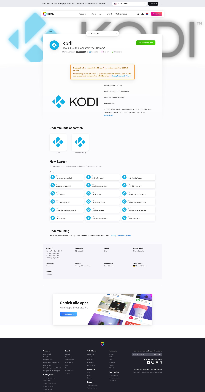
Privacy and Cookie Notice (141, 372)
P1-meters (112, 381)
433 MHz (112, 362)
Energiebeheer (113, 375)
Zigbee (111, 357)
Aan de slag (90, 354)
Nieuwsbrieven (69, 371)
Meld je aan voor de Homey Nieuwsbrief (148, 351)
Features (93, 14)
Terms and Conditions (156, 372)
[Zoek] (138, 14)
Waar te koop (69, 362)
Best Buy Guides (48, 375)
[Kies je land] (147, 14)
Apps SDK (90, 357)
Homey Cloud (47, 354)
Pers (66, 368)
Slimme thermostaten (49, 383)
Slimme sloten (47, 381)
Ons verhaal (68, 357)
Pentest (89, 378)
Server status (91, 365)
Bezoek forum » (109, 266)
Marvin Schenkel (138, 251)
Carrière (67, 354)
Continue (153, 4)
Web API (90, 359)
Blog (66, 365)
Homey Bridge (47, 365)
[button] (129, 4)
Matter (111, 365)
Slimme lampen (47, 389)
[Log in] (142, 14)
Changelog (90, 362)
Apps (101, 14)
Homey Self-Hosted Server (51, 362)
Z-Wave (111, 354)
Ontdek (109, 14)
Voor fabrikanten (92, 388)
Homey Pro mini (47, 359)
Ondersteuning (121, 14)
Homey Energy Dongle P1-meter (52, 368)
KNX (110, 359)
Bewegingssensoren (49, 378)
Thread (111, 368)
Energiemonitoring (114, 378)
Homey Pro (46, 357)
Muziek (48, 266)
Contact (67, 373)
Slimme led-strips (48, 386)
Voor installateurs (92, 385)
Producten (82, 14)
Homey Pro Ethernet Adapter (51, 371)
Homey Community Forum (121, 76)
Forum (89, 375)
